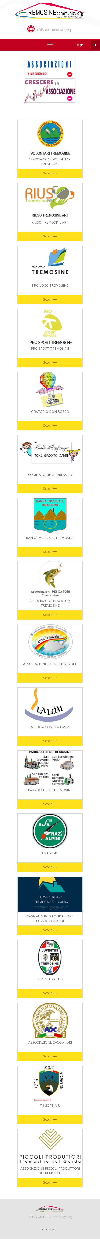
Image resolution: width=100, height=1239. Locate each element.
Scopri (48, 173)
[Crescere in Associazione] (50, 91)
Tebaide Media (51, 1229)
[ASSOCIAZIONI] (50, 10)
